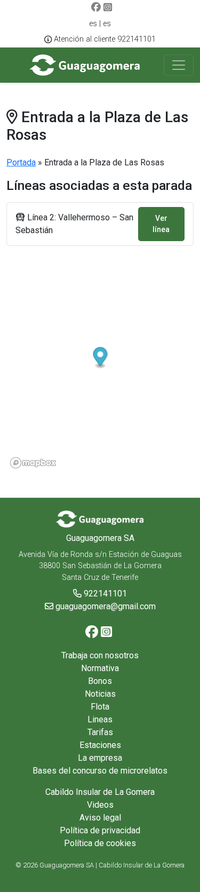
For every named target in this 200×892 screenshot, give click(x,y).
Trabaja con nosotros (100, 655)
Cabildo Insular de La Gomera (100, 792)
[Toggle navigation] (179, 65)
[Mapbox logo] (33, 463)
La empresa (100, 758)
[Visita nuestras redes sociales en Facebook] (96, 7)
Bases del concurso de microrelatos (100, 771)
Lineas (100, 719)
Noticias (100, 694)
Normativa (100, 668)
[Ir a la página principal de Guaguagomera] (85, 65)
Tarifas (100, 732)
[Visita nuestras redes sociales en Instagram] (107, 7)
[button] (100, 358)
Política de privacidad (100, 830)
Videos (100, 805)
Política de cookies (100, 843)
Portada (21, 162)
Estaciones (100, 745)
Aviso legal (100, 818)
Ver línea (161, 224)
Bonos (100, 681)
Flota (100, 707)
